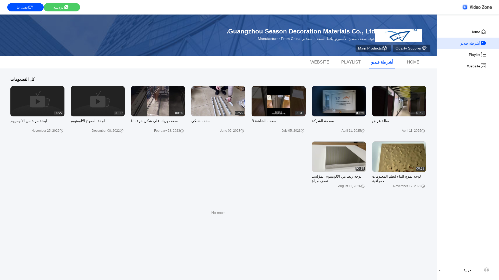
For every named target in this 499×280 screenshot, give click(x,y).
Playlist (474, 55)
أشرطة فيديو (470, 43)
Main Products (370, 48)
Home (475, 32)
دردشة (58, 7)
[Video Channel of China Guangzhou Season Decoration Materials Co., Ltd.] (477, 7)
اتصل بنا (23, 7)
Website (473, 66)
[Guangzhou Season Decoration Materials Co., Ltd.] (398, 35)
